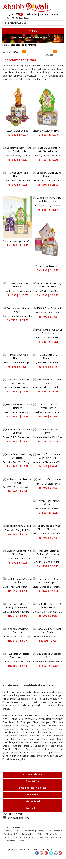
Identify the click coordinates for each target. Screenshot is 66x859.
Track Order (31, 14)
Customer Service (48, 14)
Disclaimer (29, 830)
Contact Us (16, 837)
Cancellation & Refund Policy (29, 834)
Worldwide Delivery (14, 840)
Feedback (7, 830)
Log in (10, 14)
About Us (28, 837)
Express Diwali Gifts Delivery (49, 837)
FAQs (18, 830)
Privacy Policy (44, 830)
